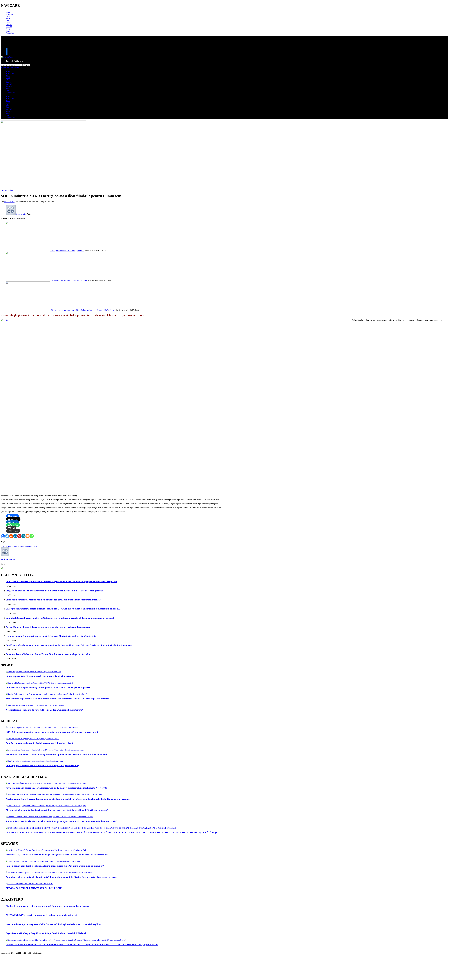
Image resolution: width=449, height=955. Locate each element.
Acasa (8, 12)
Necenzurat (5, 190)
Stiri (11, 190)
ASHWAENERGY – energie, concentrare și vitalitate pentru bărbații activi (41, 915)
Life (7, 20)
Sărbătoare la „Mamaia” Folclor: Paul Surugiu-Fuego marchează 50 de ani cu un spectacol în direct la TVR (57, 854)
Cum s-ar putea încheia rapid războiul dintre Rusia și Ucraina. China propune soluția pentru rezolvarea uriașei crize (61, 581)
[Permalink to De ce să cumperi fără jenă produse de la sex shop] (28, 280)
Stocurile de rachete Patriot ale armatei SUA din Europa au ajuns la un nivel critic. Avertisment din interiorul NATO (61, 821)
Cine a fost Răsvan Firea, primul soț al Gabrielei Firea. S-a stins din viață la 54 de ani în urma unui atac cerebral (60, 618)
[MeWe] (23, 536)
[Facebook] (3, 536)
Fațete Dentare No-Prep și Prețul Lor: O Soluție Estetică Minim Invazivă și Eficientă (46, 933)
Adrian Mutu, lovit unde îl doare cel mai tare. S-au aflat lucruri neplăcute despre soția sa (48, 627)
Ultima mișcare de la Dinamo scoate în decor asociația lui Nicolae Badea (40, 676)
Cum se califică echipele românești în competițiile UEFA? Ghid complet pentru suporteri (48, 687)
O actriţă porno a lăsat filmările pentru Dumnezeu (19, 546)
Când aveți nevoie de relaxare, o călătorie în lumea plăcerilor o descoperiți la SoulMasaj (83, 310)
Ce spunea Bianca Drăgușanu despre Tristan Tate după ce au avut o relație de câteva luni (48, 654)
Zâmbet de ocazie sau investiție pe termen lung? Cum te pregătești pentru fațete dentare (47, 906)
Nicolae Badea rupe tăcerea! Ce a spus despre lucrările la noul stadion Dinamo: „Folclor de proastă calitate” (57, 698)
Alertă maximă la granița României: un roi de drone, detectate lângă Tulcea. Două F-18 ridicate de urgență (57, 810)
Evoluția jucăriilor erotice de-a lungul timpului (67, 251)
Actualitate (10, 14)
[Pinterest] (19, 536)
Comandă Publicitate (14, 61)
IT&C (8, 31)
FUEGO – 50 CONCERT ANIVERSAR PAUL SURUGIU (34, 888)
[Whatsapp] (32, 536)
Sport (8, 29)
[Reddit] (11, 536)
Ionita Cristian (9, 202)
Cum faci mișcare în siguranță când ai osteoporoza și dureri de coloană (39, 743)
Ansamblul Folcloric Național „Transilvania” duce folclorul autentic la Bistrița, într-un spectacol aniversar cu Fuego (61, 877)
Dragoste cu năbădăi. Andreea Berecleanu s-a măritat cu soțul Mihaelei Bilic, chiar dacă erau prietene (54, 590)
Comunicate (10, 33)
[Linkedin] (15, 536)
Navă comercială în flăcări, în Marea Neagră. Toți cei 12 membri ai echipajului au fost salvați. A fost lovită (56, 788)
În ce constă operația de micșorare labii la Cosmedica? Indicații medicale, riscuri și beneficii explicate (53, 924)
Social (8, 18)
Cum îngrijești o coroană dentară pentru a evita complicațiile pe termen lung (42, 765)
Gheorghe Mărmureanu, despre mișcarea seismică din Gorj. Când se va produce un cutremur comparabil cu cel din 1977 (63, 609)
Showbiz (9, 27)
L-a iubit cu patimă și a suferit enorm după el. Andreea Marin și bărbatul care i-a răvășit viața (51, 636)
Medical (9, 25)
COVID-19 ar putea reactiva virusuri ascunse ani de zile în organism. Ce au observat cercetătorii (52, 732)
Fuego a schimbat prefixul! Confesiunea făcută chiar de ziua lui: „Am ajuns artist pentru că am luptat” (55, 866)
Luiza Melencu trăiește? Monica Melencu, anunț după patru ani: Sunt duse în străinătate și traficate (53, 599)
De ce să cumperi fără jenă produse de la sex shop (69, 280)
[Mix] (27, 536)
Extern (8, 23)
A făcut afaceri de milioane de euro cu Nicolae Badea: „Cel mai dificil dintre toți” (44, 710)
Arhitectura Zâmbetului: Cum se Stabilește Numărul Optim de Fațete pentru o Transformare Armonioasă (56, 754)
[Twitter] (7, 536)
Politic (8, 16)
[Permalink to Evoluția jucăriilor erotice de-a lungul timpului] (28, 251)
